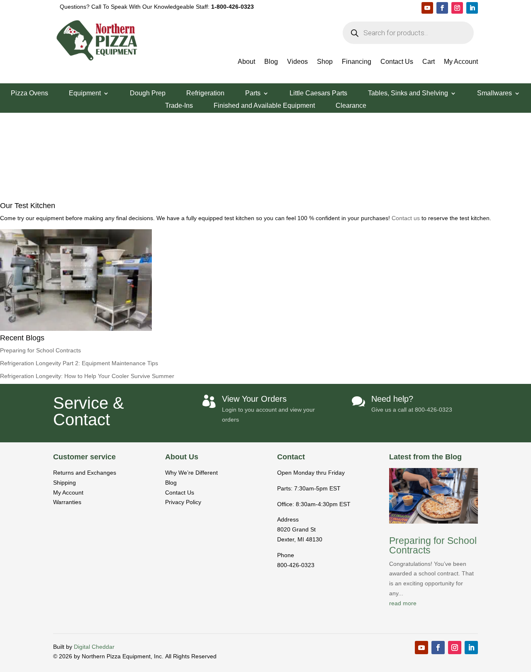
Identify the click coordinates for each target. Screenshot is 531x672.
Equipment (85, 93)
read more (403, 603)
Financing (356, 62)
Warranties (67, 502)
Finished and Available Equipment (264, 106)
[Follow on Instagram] (457, 8)
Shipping (64, 482)
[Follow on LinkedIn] (472, 8)
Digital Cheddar (94, 646)
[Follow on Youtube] (427, 8)
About (246, 62)
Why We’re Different (191, 472)
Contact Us (396, 62)
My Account (461, 62)
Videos (297, 62)
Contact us (406, 218)
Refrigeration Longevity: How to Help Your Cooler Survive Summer (87, 376)
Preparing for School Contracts (40, 350)
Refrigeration (205, 93)
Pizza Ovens (29, 93)
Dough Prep (148, 93)
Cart (428, 62)
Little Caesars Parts (318, 93)
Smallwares (494, 93)
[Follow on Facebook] (442, 8)
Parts (253, 93)
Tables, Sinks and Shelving (408, 93)
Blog (271, 62)
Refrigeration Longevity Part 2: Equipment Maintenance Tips (79, 363)
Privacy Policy (183, 502)
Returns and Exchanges (84, 472)
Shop (325, 62)
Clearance (351, 106)
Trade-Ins (179, 106)
